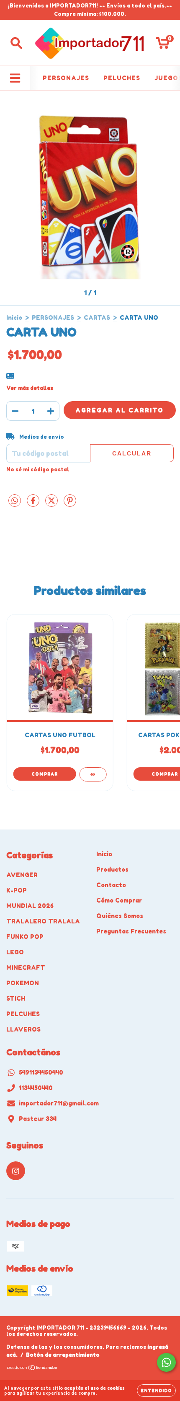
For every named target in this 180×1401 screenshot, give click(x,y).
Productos (112, 869)
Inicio (14, 317)
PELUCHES (121, 77)
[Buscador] (16, 43)
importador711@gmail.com (59, 1103)
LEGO (15, 952)
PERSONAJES (66, 77)
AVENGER (22, 874)
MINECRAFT (25, 967)
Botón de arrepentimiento (63, 1355)
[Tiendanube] (32, 1369)
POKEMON (22, 982)
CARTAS (97, 317)
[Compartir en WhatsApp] (14, 500)
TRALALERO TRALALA (43, 921)
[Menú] (15, 78)
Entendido (156, 1390)
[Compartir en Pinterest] (70, 504)
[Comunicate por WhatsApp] (166, 1362)
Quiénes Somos (119, 915)
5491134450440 (41, 1072)
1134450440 (36, 1087)
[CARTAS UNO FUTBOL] (92, 774)
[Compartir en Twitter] (52, 504)
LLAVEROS (23, 1029)
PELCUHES (23, 1013)
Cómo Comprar (119, 900)
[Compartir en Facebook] (34, 504)
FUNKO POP (25, 936)
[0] (163, 44)
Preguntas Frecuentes (131, 931)
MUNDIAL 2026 (30, 905)
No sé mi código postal (37, 469)
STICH (15, 998)
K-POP (16, 890)
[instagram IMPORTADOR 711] (15, 1170)
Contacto (111, 884)
